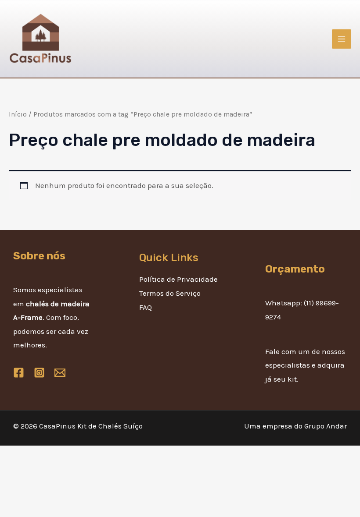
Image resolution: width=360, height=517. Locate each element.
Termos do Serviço (170, 293)
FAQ (145, 307)
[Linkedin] (59, 372)
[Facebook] (18, 372)
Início (18, 114)
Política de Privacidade (178, 279)
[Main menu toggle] (341, 39)
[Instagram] (39, 372)
